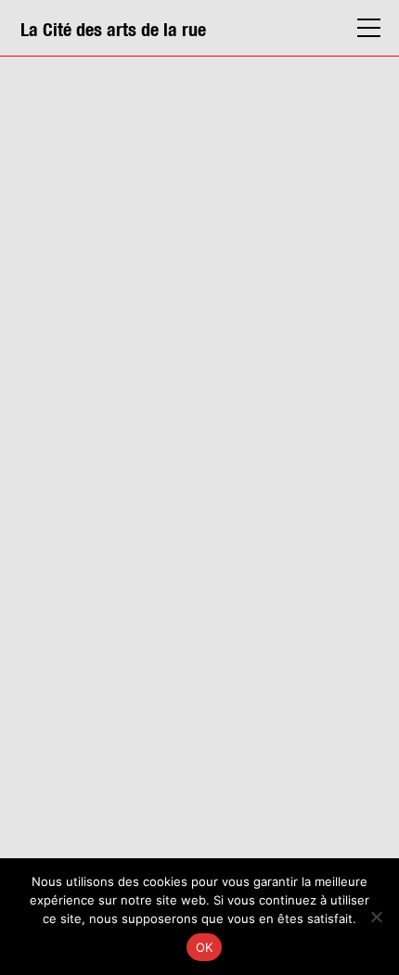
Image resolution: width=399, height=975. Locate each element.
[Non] (376, 916)
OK (204, 947)
